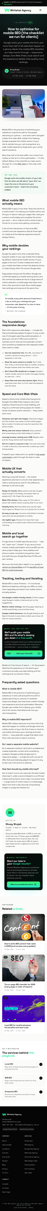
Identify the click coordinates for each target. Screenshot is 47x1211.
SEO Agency (29, 1145)
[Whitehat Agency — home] (17, 10)
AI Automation (30, 1165)
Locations (6, 1149)
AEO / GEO (28, 1173)
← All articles (20, 22)
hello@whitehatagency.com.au (27, 1125)
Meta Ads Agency (31, 1153)
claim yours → (8, 4)
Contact (5, 1153)
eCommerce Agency (32, 1157)
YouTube (5, 1188)
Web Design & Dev (31, 1161)
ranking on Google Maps (12, 567)
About (4, 1141)
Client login (6, 1192)
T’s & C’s (5, 1173)
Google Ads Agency (32, 1149)
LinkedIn (5, 1184)
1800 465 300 (7, 1125)
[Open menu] (40, 10)
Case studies (6, 1145)
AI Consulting (29, 1169)
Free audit (6, 1157)
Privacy (5, 1169)
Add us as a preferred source (23, 884)
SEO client (22, 164)
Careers (5, 1161)
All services (29, 1141)
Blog (3, 1165)
